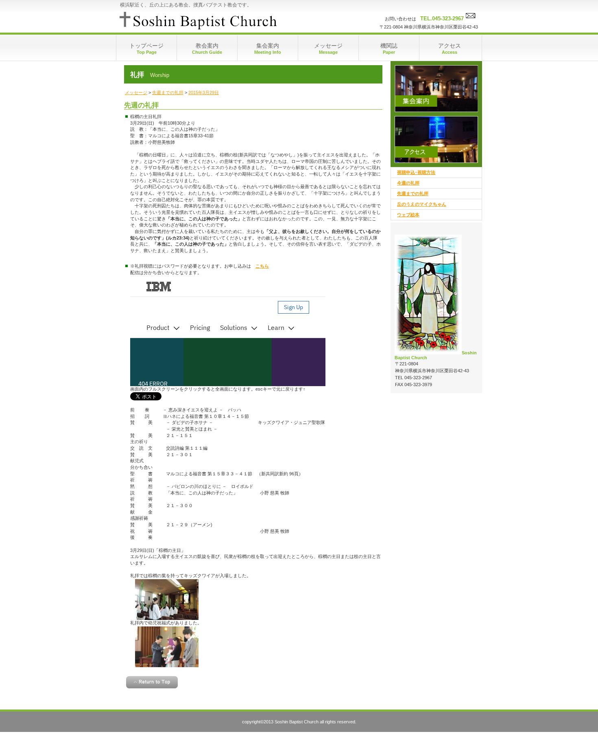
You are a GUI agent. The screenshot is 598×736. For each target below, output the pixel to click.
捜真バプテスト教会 (197, 20)
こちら (262, 266)
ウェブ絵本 (408, 214)
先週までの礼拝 (167, 92)
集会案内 (436, 88)
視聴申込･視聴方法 (416, 172)
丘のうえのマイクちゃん (421, 204)
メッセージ (136, 92)
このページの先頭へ (152, 682)
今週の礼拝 (408, 182)
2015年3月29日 (203, 92)
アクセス (436, 139)
